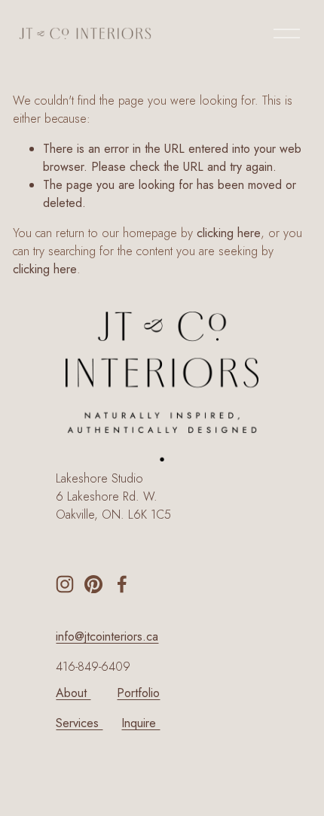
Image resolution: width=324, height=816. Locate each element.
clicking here (229, 233)
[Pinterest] (93, 584)
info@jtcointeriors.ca (107, 636)
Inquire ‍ (140, 723)
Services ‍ (79, 723)
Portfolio (138, 693)
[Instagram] (65, 584)
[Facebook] (122, 584)
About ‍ (73, 693)
